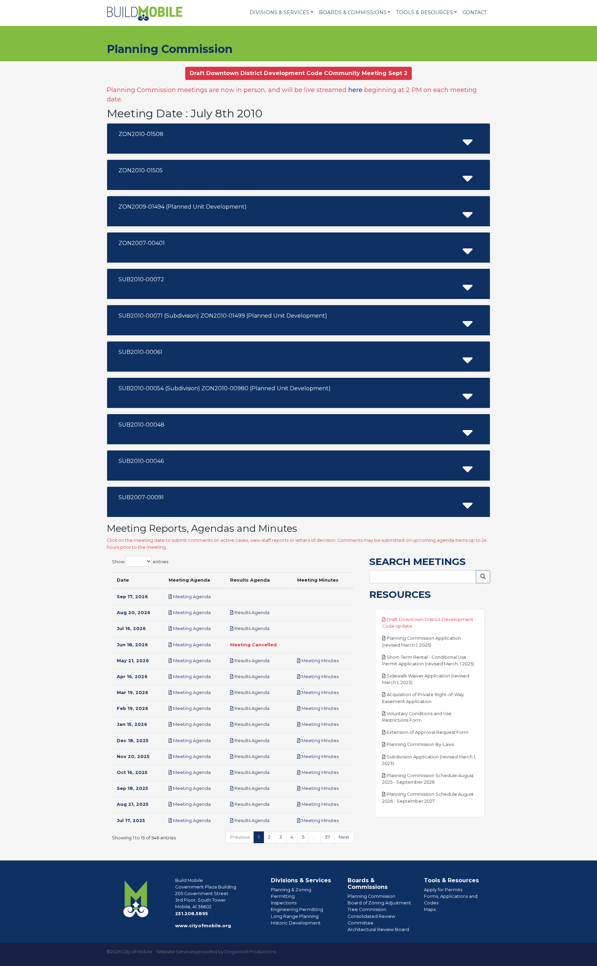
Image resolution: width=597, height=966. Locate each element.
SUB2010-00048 (141, 424)
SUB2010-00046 (141, 461)
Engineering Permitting (297, 909)
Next (344, 837)
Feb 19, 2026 (132, 708)
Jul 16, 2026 (131, 628)
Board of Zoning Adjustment (379, 902)
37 (327, 837)
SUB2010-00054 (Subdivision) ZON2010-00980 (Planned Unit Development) (225, 388)
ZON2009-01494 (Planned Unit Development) (183, 206)
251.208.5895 (191, 913)
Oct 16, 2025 (132, 772)
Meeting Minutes (320, 660)
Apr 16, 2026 (132, 676)
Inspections (283, 902)
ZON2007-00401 (142, 243)
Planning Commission (371, 896)
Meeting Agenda (191, 596)
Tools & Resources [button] (424, 12)
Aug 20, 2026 (133, 612)
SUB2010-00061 (140, 352)
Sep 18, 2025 (132, 788)
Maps (430, 909)
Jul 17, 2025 (131, 820)
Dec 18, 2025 (133, 740)
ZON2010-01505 (141, 170)
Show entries (140, 561)
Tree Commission (367, 909)
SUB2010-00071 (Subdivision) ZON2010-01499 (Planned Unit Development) (223, 315)
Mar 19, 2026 (132, 692)
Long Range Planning (295, 916)
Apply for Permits (443, 889)
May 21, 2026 (133, 660)
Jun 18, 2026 (132, 644)
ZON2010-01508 (141, 134)
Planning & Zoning (291, 889)
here (355, 90)
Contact (475, 12)
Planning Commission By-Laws (420, 744)
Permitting (283, 896)
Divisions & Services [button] (279, 12)
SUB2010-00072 (141, 279)
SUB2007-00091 (141, 497)
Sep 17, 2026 (132, 596)
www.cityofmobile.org (203, 925)
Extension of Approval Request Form (427, 732)
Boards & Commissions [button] (353, 12)
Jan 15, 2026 (132, 724)
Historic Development (296, 923)
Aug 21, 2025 (133, 804)
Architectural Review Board (378, 929)
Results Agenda (251, 612)
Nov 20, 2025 (133, 756)
